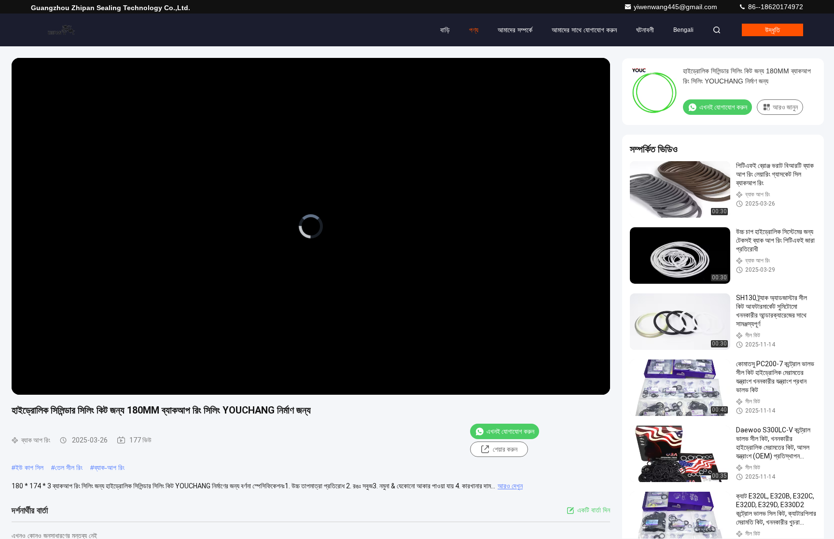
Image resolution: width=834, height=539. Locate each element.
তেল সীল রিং (69, 467)
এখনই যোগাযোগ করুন (510, 431)
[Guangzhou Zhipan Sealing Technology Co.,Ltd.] (61, 29)
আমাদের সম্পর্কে (515, 30)
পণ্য (473, 30)
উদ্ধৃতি (772, 30)
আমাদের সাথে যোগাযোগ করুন (584, 30)
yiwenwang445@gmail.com (676, 7)
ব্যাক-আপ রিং (109, 467)
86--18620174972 (774, 7)
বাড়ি (445, 30)
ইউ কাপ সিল (29, 467)
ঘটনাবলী (645, 30)
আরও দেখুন (510, 486)
